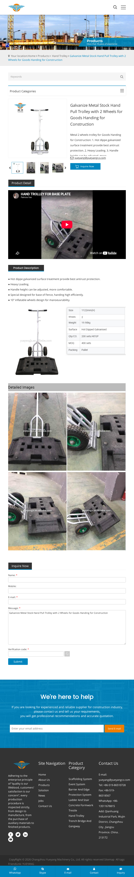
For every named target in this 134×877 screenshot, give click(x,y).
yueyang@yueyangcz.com (90, 158)
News (41, 795)
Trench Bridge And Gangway (80, 823)
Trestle (73, 810)
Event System (77, 784)
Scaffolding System (80, 779)
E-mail (67, 872)
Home (42, 774)
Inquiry (121, 872)
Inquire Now (87, 166)
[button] (65, 167)
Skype (42, 872)
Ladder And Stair (79, 800)
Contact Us (45, 806)
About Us (44, 780)
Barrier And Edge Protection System (80, 792)
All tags (120, 859)
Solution (43, 790)
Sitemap (109, 859)
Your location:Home (23, 56)
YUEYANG (28, 864)
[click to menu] (123, 7)
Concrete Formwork (81, 805)
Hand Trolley (59, 56)
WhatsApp (15, 872)
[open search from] (115, 7)
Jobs (41, 801)
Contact (94, 872)
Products (43, 56)
